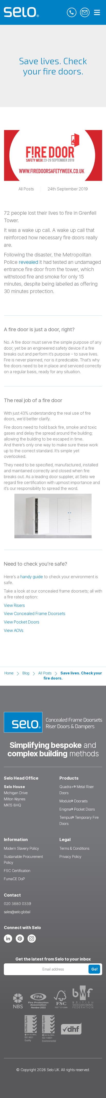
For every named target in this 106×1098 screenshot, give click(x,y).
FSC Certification (17, 870)
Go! (94, 969)
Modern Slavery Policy (21, 848)
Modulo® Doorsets (73, 801)
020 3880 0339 (17, 903)
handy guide (31, 576)
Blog (25, 673)
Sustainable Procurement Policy (23, 859)
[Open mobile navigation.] (97, 13)
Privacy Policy (70, 856)
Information (16, 839)
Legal (64, 839)
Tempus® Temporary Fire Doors (79, 820)
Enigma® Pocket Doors (77, 809)
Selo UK (53, 1070)
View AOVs (13, 630)
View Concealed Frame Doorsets (34, 613)
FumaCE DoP (14, 879)
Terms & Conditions (74, 848)
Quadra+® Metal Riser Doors (76, 789)
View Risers (14, 605)
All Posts (44, 673)
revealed (28, 262)
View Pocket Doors (21, 622)
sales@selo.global (17, 912)
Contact (12, 895)
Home (8, 673)
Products (68, 778)
